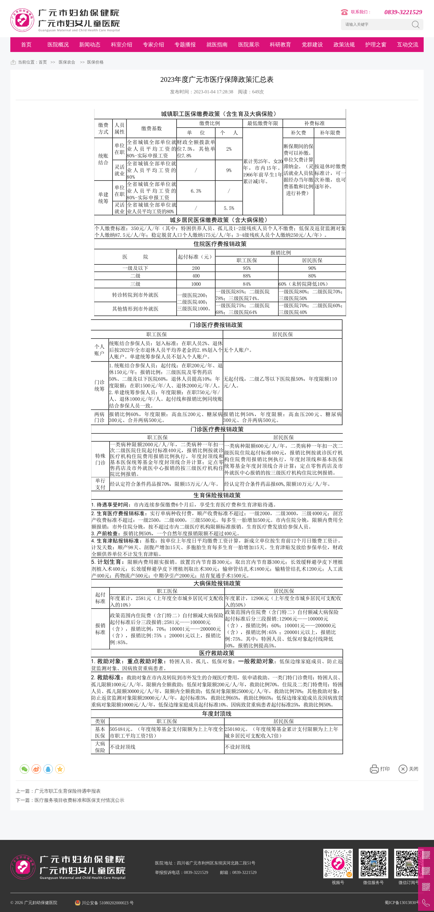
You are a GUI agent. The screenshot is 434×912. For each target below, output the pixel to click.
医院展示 (249, 45)
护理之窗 (375, 45)
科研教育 (280, 45)
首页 (26, 45)
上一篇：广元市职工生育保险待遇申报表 (58, 791)
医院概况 (58, 45)
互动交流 (407, 45)
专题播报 (185, 45)
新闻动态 (89, 45)
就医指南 (217, 45)
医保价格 (95, 62)
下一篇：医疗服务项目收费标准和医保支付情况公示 (70, 800)
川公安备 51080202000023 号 (108, 903)
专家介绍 (153, 45)
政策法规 (344, 45)
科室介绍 (121, 45)
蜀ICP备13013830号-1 (404, 902)
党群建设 (312, 45)
